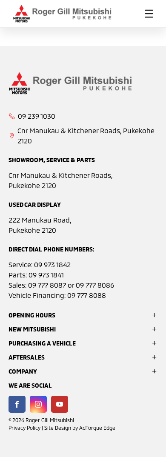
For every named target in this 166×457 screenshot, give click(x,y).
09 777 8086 (95, 285)
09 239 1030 (36, 116)
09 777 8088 (86, 295)
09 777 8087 (47, 285)
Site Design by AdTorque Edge (79, 428)
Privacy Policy (24, 428)
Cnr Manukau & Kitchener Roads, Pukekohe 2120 (86, 135)
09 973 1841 (46, 275)
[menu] (149, 13)
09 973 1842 (52, 264)
